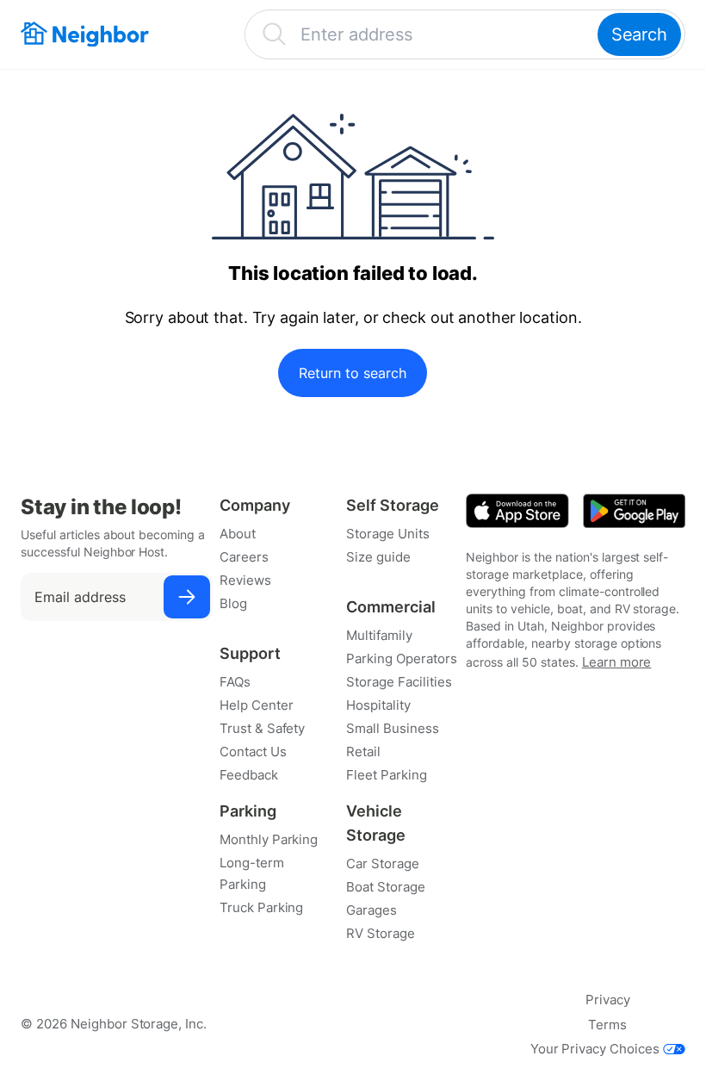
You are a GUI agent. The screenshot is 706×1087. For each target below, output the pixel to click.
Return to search (352, 373)
